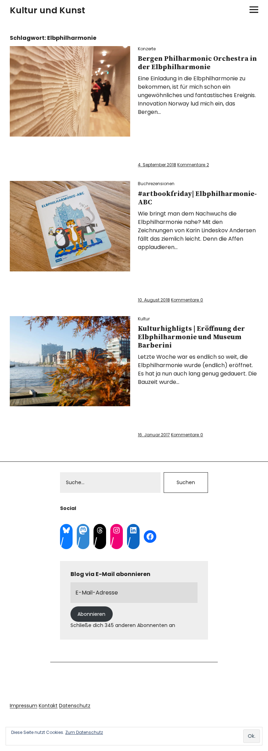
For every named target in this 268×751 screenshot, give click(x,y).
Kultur (144, 319)
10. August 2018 (154, 300)
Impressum (23, 705)
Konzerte (147, 49)
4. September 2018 (157, 165)
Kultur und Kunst (47, 10)
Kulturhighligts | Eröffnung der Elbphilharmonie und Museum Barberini (191, 337)
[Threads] (100, 530)
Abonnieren (91, 614)
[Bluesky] (66, 530)
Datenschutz (74, 705)
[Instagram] (116, 530)
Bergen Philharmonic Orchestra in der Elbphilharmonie (197, 63)
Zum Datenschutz (84, 732)
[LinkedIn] (133, 530)
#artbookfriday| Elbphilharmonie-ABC (197, 198)
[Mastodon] (83, 530)
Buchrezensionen (156, 184)
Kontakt (48, 705)
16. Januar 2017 (154, 435)
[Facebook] (150, 536)
